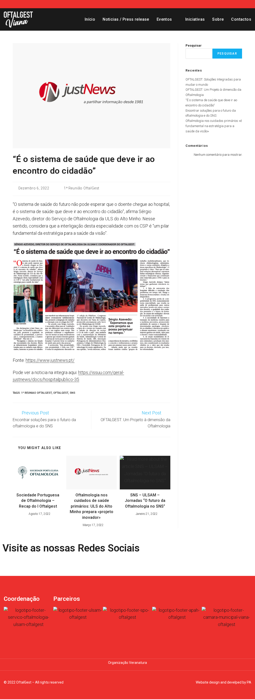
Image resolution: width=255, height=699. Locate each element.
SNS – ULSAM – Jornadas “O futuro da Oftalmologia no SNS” (145, 501)
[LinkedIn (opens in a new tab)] (248, 3)
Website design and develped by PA (223, 682)
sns (72, 392)
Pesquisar (194, 45)
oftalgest (60, 392)
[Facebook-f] (8, 564)
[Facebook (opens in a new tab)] (243, 3)
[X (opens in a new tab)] (236, 3)
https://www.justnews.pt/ (50, 360)
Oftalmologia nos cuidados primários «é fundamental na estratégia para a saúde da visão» (214, 126)
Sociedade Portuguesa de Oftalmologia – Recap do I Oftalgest (37, 501)
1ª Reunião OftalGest (81, 188)
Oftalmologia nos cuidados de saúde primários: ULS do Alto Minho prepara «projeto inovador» (91, 506)
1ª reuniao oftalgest (36, 392)
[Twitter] (35, 564)
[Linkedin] (22, 564)
